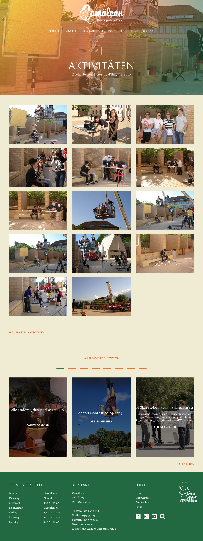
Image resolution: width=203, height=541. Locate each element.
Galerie (89, 31)
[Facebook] (138, 518)
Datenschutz (143, 502)
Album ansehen (38, 424)
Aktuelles (55, 31)
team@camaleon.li (105, 529)
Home (139, 493)
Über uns (105, 31)
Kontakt (148, 31)
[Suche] (163, 518)
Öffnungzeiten (127, 31)
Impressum (142, 498)
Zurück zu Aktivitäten (28, 332)
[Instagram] (146, 518)
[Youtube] (154, 518)
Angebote (73, 31)
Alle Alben (186, 464)
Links (139, 507)
